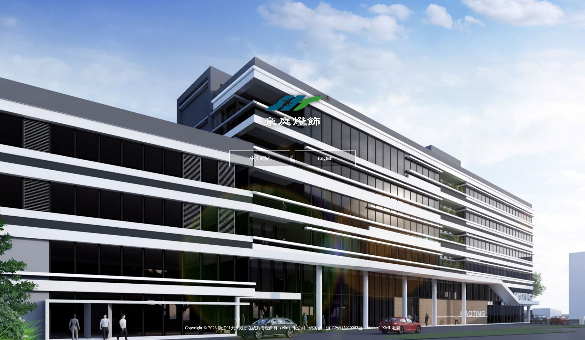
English (325, 158)
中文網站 (260, 158)
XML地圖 (391, 328)
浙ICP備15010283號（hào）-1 (353, 328)
